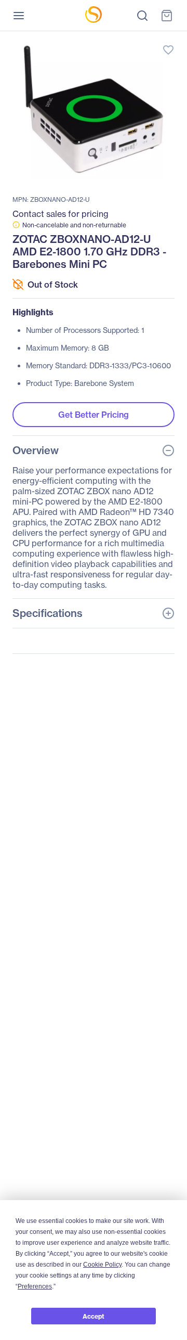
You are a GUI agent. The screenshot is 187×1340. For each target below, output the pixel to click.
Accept (93, 1316)
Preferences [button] (35, 1286)
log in (119, 39)
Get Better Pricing (93, 414)
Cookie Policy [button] (102, 1264)
